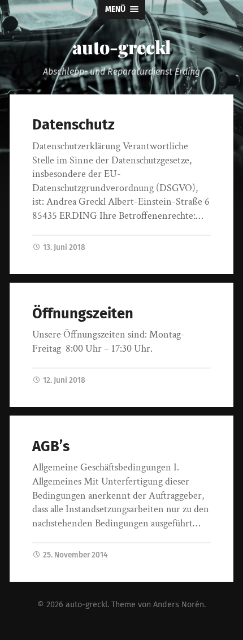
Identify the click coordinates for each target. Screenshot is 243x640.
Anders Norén (178, 604)
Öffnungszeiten (82, 313)
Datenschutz (73, 124)
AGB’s (51, 446)
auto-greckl (121, 46)
